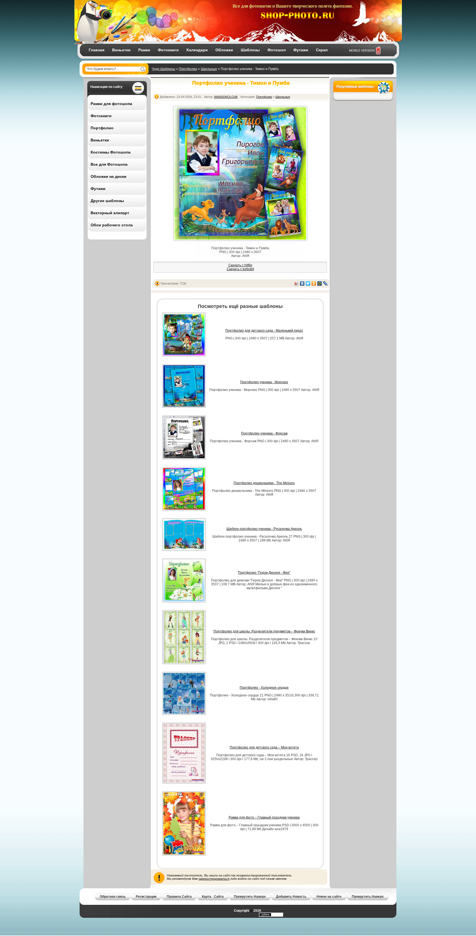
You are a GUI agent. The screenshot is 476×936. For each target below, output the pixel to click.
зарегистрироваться (214, 878)
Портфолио (188, 69)
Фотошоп (276, 50)
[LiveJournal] (325, 283)
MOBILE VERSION (362, 50)
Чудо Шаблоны (163, 69)
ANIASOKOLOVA (225, 96)
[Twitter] (308, 283)
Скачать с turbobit (240, 269)
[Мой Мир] (320, 283)
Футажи (300, 50)
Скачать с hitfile (240, 265)
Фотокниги (168, 50)
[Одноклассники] (314, 283)
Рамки (144, 50)
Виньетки (121, 50)
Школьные (209, 69)
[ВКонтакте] (302, 283)
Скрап (322, 50)
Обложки (224, 50)
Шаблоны (250, 50)
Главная (96, 50)
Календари (197, 50)
